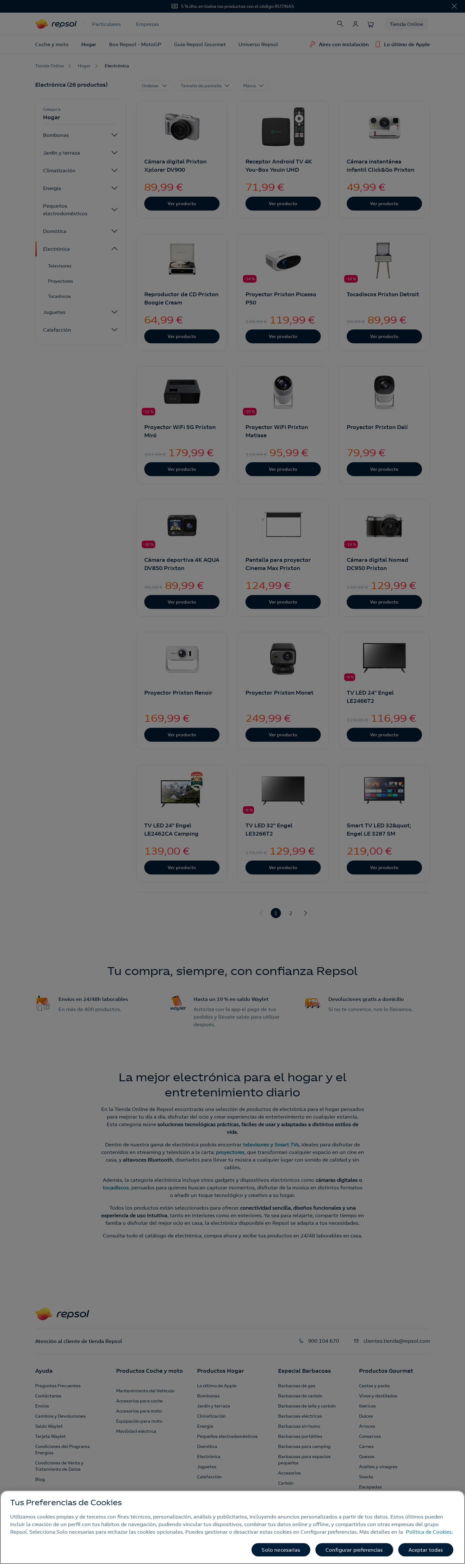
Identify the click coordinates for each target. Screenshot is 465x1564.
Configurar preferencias (354, 1550)
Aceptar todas (425, 1550)
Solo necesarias (281, 1550)
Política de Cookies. (429, 1532)
